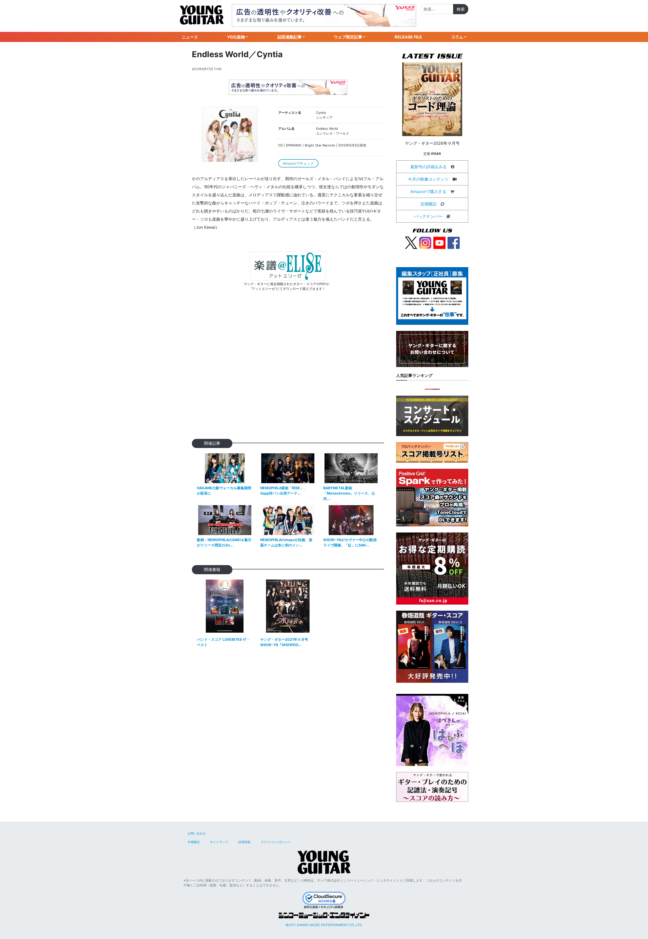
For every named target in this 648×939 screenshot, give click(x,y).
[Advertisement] (288, 373)
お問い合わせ (197, 833)
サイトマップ (219, 842)
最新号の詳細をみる (428, 166)
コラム (457, 36)
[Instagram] (425, 242)
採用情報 (244, 842)
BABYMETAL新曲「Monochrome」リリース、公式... (349, 493)
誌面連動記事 (289, 36)
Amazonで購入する (428, 191)
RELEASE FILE (408, 36)
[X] (411, 242)
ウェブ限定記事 (348, 36)
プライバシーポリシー (275, 842)
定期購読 (428, 203)
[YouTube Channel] (439, 242)
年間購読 (194, 842)
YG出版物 (236, 36)
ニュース (190, 36)
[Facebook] (454, 242)
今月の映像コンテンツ (428, 179)
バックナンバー (428, 216)
